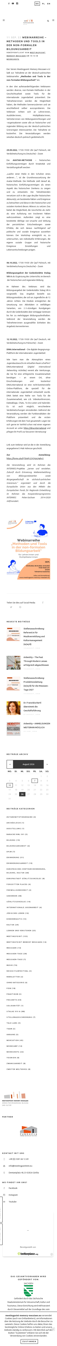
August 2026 (28, 764)
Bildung (11, 840)
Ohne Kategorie (15, 982)
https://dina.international (35, 428)
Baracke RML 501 (15, 834)
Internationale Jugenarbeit (23, 907)
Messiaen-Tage (15, 959)
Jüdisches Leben (15, 913)
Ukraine (11, 1034)
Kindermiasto (14, 919)
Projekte (12, 1000)
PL (43, 4)
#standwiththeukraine (20, 817)
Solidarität (13, 1006)
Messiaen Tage (15, 954)
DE (37, 4)
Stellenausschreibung (19, 1017)
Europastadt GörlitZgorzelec (24, 878)
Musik (10, 965)
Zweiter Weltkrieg (17, 1069)
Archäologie (14, 823)
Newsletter (13, 977)
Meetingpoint (14, 936)
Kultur (10, 925)
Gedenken (12, 896)
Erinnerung (13, 857)
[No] (53, 1329)
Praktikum (12, 994)
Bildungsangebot (17, 846)
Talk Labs (12, 1023)
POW (9, 988)
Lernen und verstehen (19, 930)
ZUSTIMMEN (29, 1341)
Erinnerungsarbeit (17, 863)
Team (9, 1029)
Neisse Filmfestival (17, 971)
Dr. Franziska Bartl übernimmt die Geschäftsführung (32, 707)
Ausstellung (14, 828)
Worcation (13, 1040)
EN (48, 4)
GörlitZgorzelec (16, 902)
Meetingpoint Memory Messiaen (24, 942)
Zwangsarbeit (14, 1063)
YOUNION (11, 1058)
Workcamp (12, 1046)
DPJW (9, 852)
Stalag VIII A (13, 1011)
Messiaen (12, 948)
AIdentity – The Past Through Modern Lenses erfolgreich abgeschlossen (36, 661)
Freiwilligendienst (17, 890)
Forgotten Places (17, 884)
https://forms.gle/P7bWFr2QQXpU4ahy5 (25, 458)
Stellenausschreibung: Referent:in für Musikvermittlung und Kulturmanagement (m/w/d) (34, 636)
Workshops (13, 59)
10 (9, 785)
